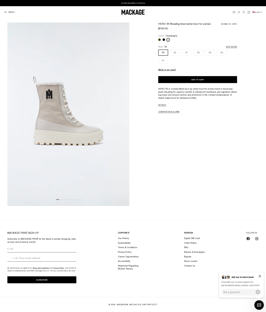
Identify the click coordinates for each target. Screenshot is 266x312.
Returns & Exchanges (194, 252)
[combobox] (13, 258)
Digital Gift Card (192, 238)
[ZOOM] (123, 200)
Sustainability (124, 242)
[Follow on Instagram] (257, 239)
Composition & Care (168, 112)
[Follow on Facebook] (248, 239)
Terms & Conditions (127, 247)
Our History (123, 238)
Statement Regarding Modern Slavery (128, 267)
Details (162, 105)
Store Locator (190, 261)
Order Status (190, 242)
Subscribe (42, 280)
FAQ (186, 247)
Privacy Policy (58, 268)
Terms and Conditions (41, 268)
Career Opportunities (128, 256)
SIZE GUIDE (231, 47)
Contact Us (189, 265)
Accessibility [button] (124, 261)
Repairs (187, 256)
